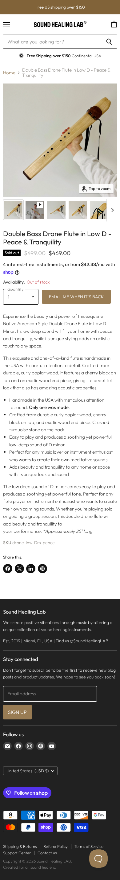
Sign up (17, 712)
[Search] (109, 42)
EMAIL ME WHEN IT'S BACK (76, 296)
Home (9, 72)
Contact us (47, 852)
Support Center (17, 852)
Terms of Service (88, 846)
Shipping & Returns (20, 846)
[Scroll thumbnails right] (111, 210)
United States (27, 771)
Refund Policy (55, 846)
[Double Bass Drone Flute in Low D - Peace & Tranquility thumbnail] (35, 210)
